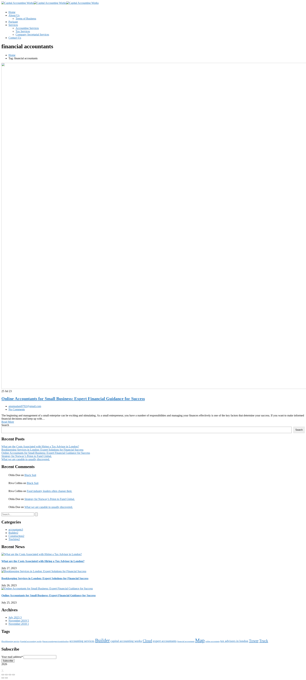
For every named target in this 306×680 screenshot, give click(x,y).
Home (11, 55)
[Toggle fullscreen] (9, 674)
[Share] (6, 674)
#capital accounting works (31, 641)
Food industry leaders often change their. (49, 491)
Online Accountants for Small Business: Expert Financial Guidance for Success (73, 398)
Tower (254, 641)
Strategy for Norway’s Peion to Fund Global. (26, 456)
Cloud (147, 641)
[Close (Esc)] (2, 674)
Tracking (14, 539)
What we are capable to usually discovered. (25, 459)
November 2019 (18, 620)
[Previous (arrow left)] (2, 677)
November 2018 (18, 623)
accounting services (81, 641)
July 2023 (15, 617)
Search (5, 425)
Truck (263, 641)
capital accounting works (126, 641)
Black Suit (30, 475)
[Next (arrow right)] (6, 677)
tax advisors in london (234, 641)
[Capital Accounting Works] (17, 2)
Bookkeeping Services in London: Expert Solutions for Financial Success (42, 449)
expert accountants (165, 641)
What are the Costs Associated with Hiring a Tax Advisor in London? (40, 446)
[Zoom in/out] (13, 674)
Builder (13, 532)
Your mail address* (12, 656)
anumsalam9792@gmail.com (24, 406)
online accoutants (212, 641)
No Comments (16, 409)
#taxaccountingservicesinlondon (55, 641)
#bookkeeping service (10, 641)
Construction (16, 535)
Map (200, 640)
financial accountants (185, 641)
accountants (15, 529)
